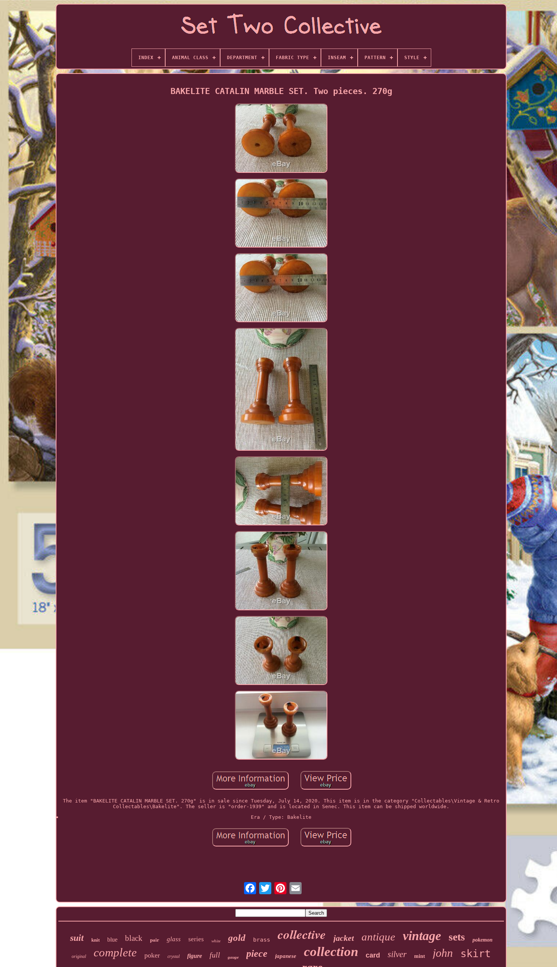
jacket (343, 938)
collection (331, 951)
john (443, 953)
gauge (233, 957)
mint (419, 956)
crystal (173, 956)
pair (154, 940)
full (215, 955)
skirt (475, 953)
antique (378, 937)
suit (77, 938)
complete (115, 952)
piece (257, 953)
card (373, 955)
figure (194, 956)
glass (174, 939)
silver (397, 954)
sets (457, 937)
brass (261, 939)
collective (302, 934)
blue (112, 939)
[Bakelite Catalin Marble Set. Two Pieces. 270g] (281, 138)
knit (95, 940)
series (196, 939)
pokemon (483, 940)
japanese (285, 956)
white (216, 941)
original (79, 956)
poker (152, 955)
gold (237, 938)
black (133, 938)
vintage (422, 936)
